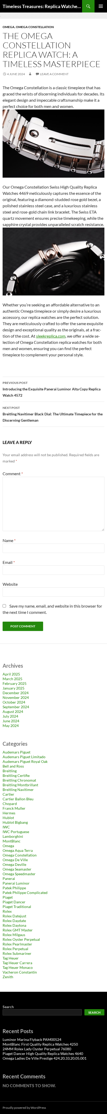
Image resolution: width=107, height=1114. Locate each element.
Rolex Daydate (14, 920)
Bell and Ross (13, 766)
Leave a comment (54, 74)
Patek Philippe (14, 888)
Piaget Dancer (14, 902)
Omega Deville (14, 864)
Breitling (10, 771)
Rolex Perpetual (15, 948)
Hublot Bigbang (15, 822)
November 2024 (16, 697)
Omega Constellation (35, 27)
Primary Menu (101, 6)
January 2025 (13, 688)
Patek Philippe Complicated (25, 892)
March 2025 (12, 679)
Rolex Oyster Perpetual (21, 939)
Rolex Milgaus (14, 934)
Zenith (8, 977)
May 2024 (11, 725)
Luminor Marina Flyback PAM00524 (32, 1039)
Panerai (9, 878)
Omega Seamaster (17, 869)
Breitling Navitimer (18, 789)
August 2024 (13, 711)
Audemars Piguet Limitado (24, 757)
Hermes (9, 813)
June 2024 (11, 721)
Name (9, 540)
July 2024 (10, 716)
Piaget (8, 897)
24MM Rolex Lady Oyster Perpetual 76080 (37, 1049)
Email (9, 562)
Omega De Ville (15, 860)
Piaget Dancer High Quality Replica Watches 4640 (43, 1053)
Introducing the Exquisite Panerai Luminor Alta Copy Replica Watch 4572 (52, 389)
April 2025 (11, 674)
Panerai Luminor (16, 883)
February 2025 (14, 683)
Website (10, 584)
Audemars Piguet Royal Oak (25, 761)
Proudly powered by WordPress (24, 1108)
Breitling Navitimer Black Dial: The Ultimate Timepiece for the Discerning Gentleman (53, 414)
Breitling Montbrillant (20, 785)
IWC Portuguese (16, 831)
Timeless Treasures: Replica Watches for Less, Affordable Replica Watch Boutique (42, 6)
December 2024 (16, 693)
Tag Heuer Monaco (18, 967)
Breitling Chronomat (19, 780)
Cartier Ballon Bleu (18, 799)
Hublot (8, 817)
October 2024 (14, 702)
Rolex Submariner (17, 953)
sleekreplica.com (50, 335)
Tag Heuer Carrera (17, 963)
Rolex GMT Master (18, 930)
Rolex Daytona (14, 925)
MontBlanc (12, 841)
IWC (6, 827)
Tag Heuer (11, 958)
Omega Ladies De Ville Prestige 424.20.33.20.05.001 (44, 1058)
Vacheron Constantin (20, 972)
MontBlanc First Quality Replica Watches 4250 (40, 1044)
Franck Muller (14, 808)
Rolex (7, 911)
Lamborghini (13, 836)
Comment (13, 473)
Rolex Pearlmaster (17, 944)
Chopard (10, 803)
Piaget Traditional (17, 906)
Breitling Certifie (16, 775)
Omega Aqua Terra (18, 850)
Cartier (8, 794)
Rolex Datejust (14, 916)
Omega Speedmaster (19, 874)
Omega (9, 27)
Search (8, 1006)
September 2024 (16, 707)
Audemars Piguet (16, 752)
